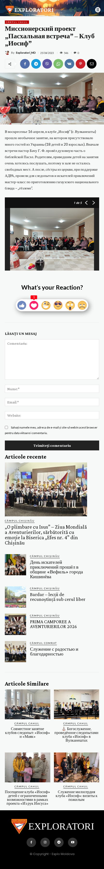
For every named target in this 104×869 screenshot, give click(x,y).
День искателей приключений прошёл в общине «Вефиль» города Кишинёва (56, 569)
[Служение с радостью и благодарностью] (15, 651)
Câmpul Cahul (17, 22)
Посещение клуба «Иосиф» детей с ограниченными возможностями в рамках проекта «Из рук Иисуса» (27, 797)
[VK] (69, 64)
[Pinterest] (80, 64)
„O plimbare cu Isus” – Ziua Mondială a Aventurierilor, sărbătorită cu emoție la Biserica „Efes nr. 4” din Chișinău (46, 535)
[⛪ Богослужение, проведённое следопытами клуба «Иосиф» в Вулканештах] (76, 704)
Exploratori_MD (26, 52)
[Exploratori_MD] (8, 52)
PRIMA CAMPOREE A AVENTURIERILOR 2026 (53, 624)
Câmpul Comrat (43, 643)
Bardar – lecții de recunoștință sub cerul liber (57, 597)
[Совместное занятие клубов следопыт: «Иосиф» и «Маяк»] (27, 704)
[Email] (92, 64)
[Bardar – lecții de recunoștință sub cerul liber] (15, 597)
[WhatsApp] (58, 64)
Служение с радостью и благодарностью (54, 651)
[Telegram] (36, 64)
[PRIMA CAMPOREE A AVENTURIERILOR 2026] (15, 624)
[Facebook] (25, 64)
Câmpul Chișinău (20, 520)
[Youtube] (72, 842)
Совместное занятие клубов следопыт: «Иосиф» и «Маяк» (27, 733)
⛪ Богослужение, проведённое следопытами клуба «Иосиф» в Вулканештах (76, 734)
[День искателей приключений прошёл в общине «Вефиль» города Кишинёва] (15, 564)
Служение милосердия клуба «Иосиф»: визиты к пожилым (76, 796)
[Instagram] (45, 842)
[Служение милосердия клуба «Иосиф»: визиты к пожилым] (76, 767)
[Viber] (47, 64)
